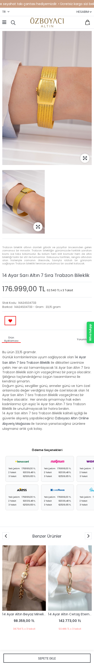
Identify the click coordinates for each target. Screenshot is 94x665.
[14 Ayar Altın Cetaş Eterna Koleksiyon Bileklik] (64, 578)
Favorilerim (78, 22)
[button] (88, 535)
